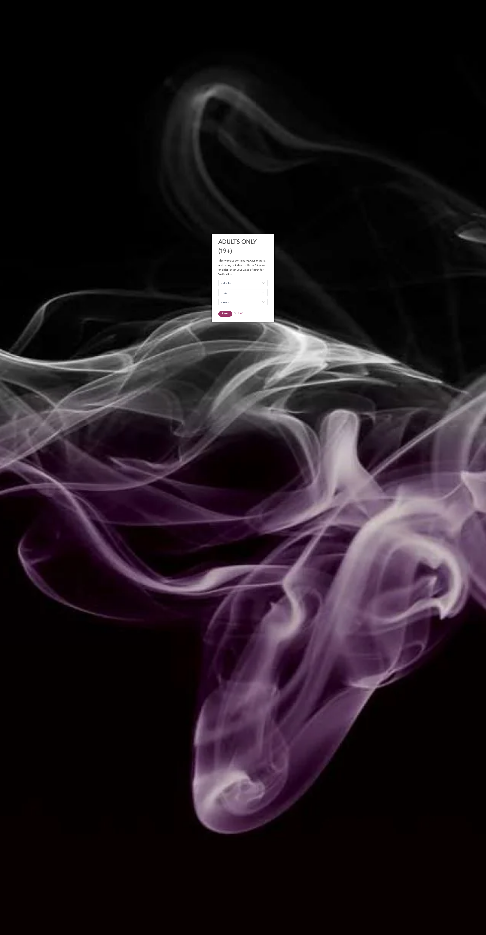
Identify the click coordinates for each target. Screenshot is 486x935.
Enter (225, 314)
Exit (240, 313)
